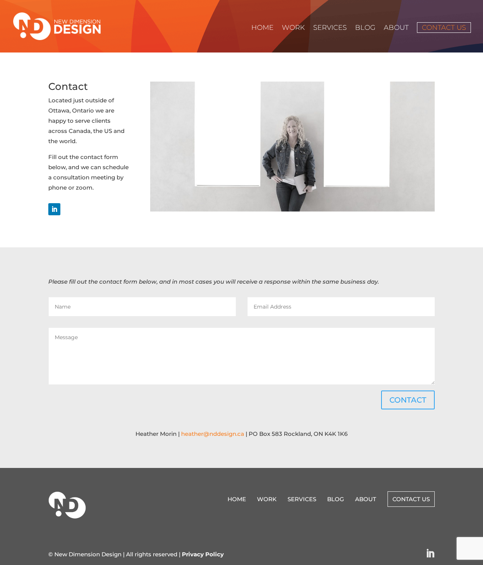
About (396, 28)
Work (293, 28)
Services (330, 28)
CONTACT (407, 399)
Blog (365, 28)
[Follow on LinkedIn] (54, 209)
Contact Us (444, 27)
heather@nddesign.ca (212, 433)
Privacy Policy (203, 554)
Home (262, 28)
